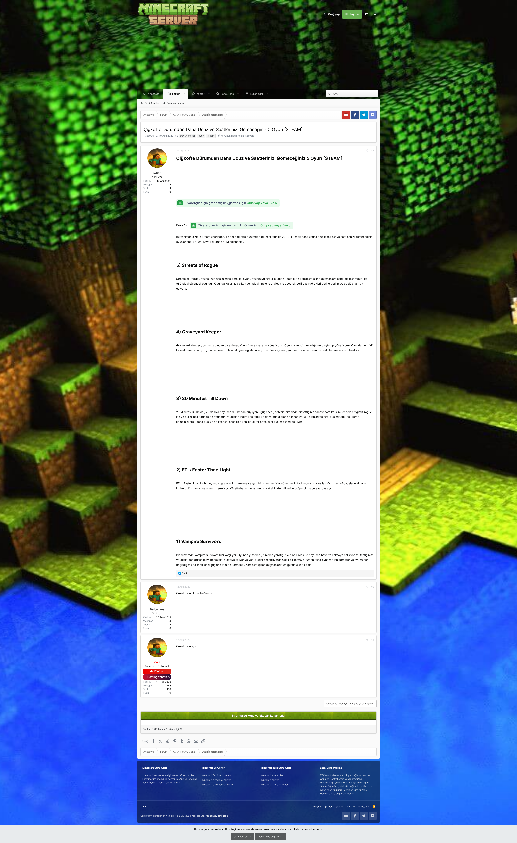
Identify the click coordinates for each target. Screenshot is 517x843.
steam (210, 135)
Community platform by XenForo (172, 815)
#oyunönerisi (187, 135)
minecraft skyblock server (216, 779)
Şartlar (328, 806)
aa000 (150, 135)
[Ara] (375, 14)
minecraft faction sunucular (217, 775)
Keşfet (201, 93)
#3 (372, 639)
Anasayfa (153, 93)
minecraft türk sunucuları (275, 784)
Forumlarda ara (175, 103)
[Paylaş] (367, 150)
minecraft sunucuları (272, 775)
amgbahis (223, 815)
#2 (372, 586)
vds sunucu (211, 815)
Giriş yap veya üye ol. (262, 203)
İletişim (317, 806)
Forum (176, 93)
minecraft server (270, 779)
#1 (372, 150)
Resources (227, 93)
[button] (185, 94)
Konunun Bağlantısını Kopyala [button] (237, 135)
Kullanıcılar (256, 93)
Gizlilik (339, 806)
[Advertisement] (258, 58)
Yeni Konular (152, 103)
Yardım (351, 806)
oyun (201, 135)
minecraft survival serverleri (217, 784)
